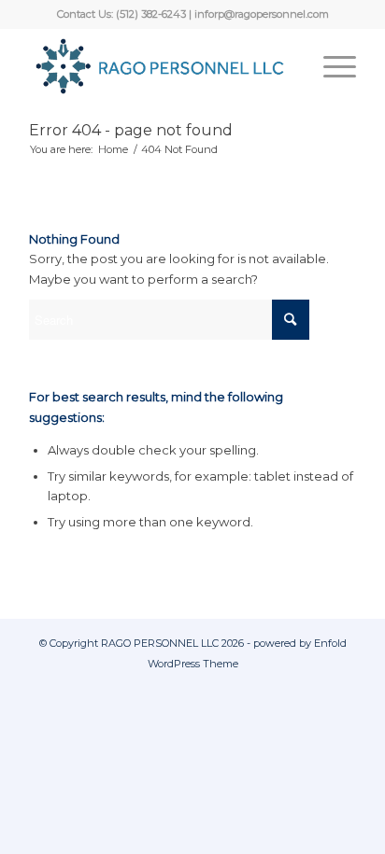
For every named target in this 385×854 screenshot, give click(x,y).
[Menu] (330, 66)
